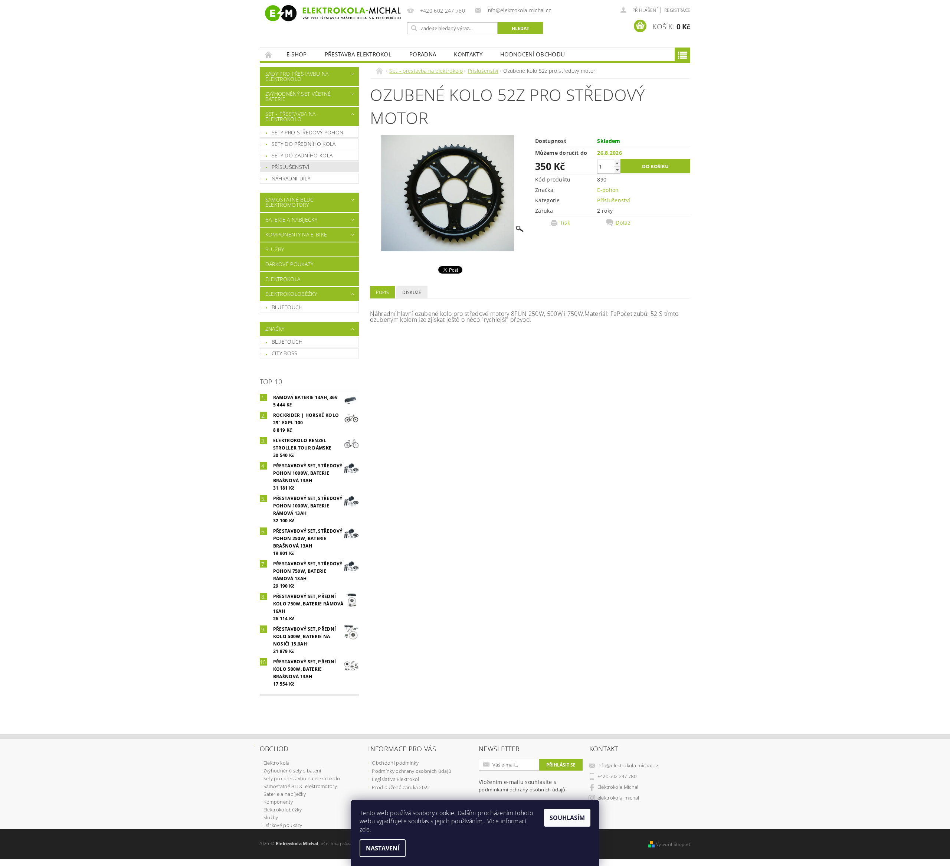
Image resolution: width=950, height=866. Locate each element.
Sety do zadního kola (302, 155)
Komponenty (278, 801)
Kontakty (468, 54)
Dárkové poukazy (289, 264)
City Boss (285, 353)
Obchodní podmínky (395, 762)
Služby (274, 249)
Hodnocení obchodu (532, 54)
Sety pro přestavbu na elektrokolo (301, 778)
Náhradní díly (291, 178)
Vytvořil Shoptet (673, 844)
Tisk (565, 222)
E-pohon (608, 189)
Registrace (677, 10)
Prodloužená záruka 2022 (401, 787)
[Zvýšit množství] (617, 163)
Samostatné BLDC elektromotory (289, 202)
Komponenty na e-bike (296, 234)
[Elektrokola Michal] (332, 13)
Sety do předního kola (304, 143)
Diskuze (411, 292)
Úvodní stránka (269, 54)
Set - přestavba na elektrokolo (290, 116)
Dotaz (623, 222)
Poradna (422, 54)
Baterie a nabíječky (291, 219)
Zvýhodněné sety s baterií (292, 770)
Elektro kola (276, 762)
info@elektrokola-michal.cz (627, 765)
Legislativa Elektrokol (395, 779)
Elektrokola (283, 278)
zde (365, 829)
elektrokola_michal (618, 797)
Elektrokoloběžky (291, 293)
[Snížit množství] (617, 169)
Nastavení (382, 848)
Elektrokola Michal (618, 787)
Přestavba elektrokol (358, 54)
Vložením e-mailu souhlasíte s (522, 785)
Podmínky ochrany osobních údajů (411, 771)
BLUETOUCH (287, 341)
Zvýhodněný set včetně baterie (298, 96)
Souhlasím (567, 818)
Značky (275, 328)
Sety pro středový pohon (307, 132)
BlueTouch (287, 307)
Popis (382, 292)
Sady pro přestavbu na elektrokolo (297, 76)
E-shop (296, 54)
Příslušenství (290, 166)
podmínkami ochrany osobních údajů (522, 789)
